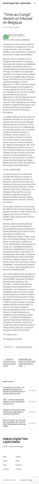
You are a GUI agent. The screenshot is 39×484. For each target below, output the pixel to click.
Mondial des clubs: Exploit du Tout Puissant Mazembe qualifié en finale (27, 362)
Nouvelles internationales (24, 347)
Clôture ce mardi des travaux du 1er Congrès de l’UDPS (9, 362)
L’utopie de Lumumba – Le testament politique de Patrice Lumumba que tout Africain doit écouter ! (14, 390)
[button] (6, 37)
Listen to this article (15, 35)
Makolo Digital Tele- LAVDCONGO (17, 3)
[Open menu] (35, 3)
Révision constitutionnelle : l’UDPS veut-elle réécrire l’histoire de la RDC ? (14, 412)
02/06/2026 (32, 390)
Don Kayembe (14, 27)
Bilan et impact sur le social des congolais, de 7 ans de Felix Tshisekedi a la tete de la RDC (14, 423)
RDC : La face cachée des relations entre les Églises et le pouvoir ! (14, 402)
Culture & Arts (8, 347)
